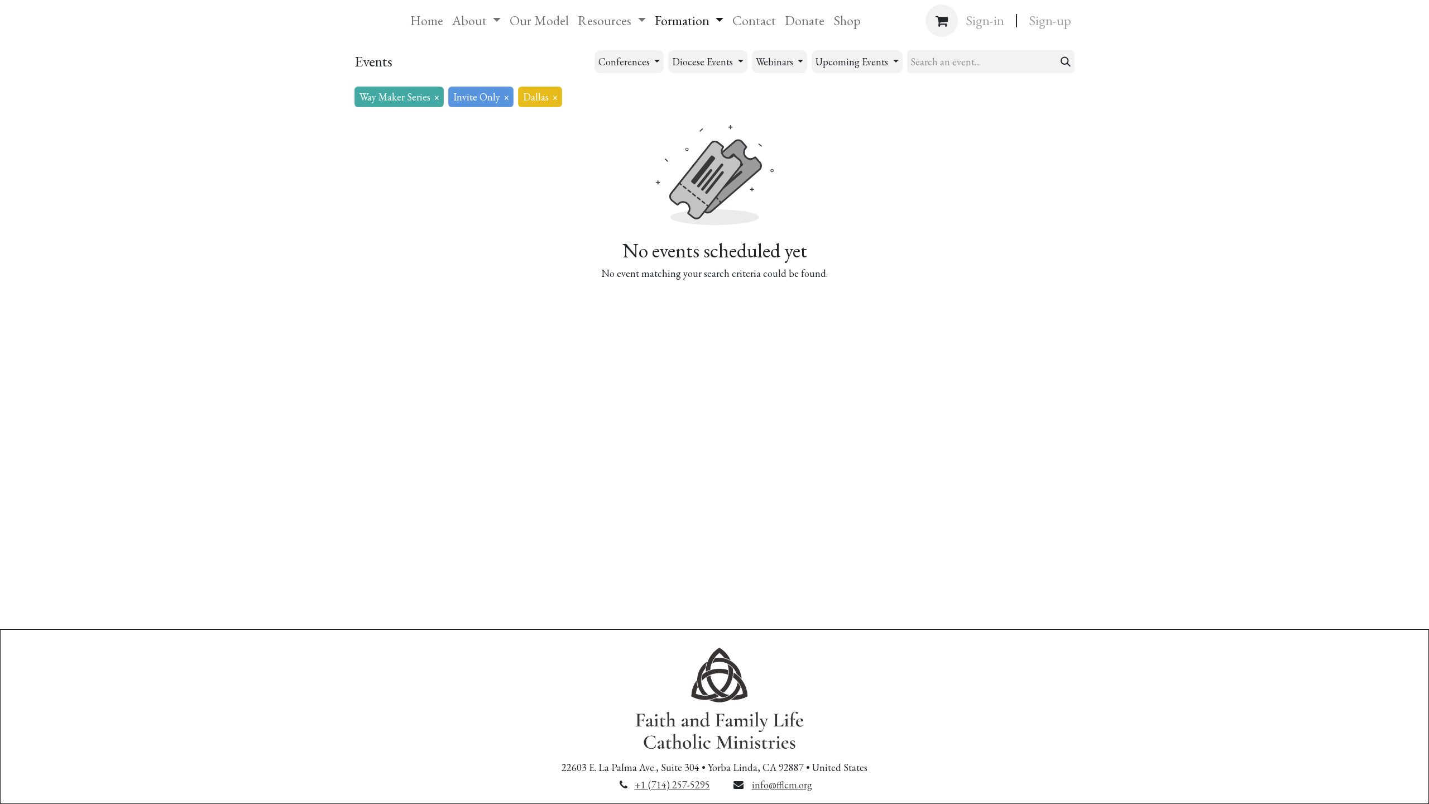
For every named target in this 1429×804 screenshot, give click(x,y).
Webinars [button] (775, 61)
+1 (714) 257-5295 (672, 784)
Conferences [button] (625, 61)
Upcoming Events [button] (853, 61)
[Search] (1066, 61)
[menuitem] (427, 20)
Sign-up (1050, 20)
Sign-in (985, 20)
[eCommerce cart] (942, 20)
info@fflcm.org (782, 784)
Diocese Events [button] (703, 61)
